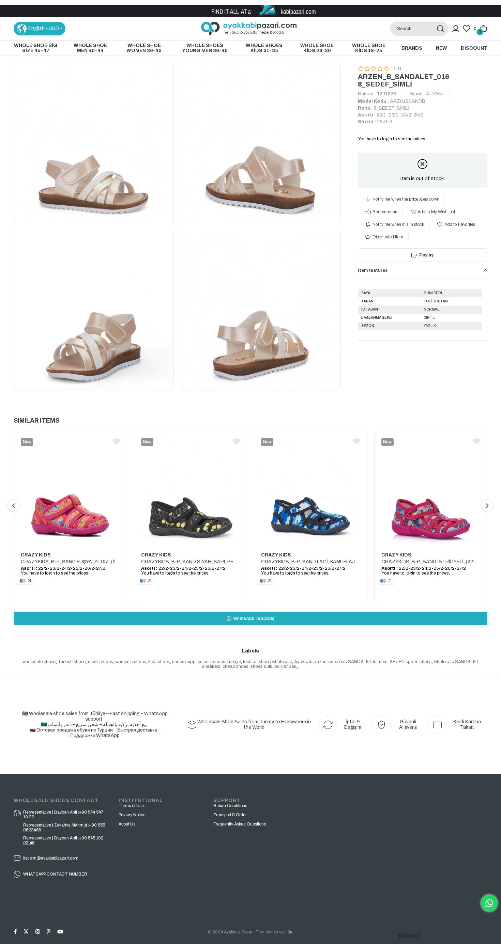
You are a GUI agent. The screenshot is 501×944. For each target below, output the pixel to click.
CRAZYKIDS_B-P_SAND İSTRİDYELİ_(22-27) (431, 561)
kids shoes (159, 661)
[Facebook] (15, 931)
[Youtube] (60, 931)
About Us (127, 824)
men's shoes (100, 661)
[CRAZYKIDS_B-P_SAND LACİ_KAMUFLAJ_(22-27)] (310, 488)
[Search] (440, 28)
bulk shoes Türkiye (222, 661)
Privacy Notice (132, 815)
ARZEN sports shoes (411, 661)
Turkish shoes (72, 661)
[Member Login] (455, 28)
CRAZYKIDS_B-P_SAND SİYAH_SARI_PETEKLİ (190, 561)
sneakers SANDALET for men (358, 661)
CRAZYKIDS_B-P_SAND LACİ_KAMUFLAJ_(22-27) (310, 561)
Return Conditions (230, 805)
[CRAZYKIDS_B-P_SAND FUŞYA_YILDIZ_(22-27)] (70, 488)
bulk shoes (285, 666)
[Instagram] (37, 931)
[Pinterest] (48, 931)
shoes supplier (186, 661)
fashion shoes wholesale (267, 661)
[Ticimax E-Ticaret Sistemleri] (408, 936)
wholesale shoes (39, 661)
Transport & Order (230, 815)
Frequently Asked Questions (239, 824)
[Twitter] (26, 931)
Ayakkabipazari (310, 661)
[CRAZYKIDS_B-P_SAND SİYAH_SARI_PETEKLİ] (190, 488)
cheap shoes (235, 666)
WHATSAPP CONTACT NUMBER (55, 874)
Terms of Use (131, 805)
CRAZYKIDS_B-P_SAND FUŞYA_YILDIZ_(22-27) (70, 561)
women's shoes (130, 661)
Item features (373, 270)
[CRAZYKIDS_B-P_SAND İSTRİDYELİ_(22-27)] (431, 488)
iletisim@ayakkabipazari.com (50, 858)
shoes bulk (261, 666)
